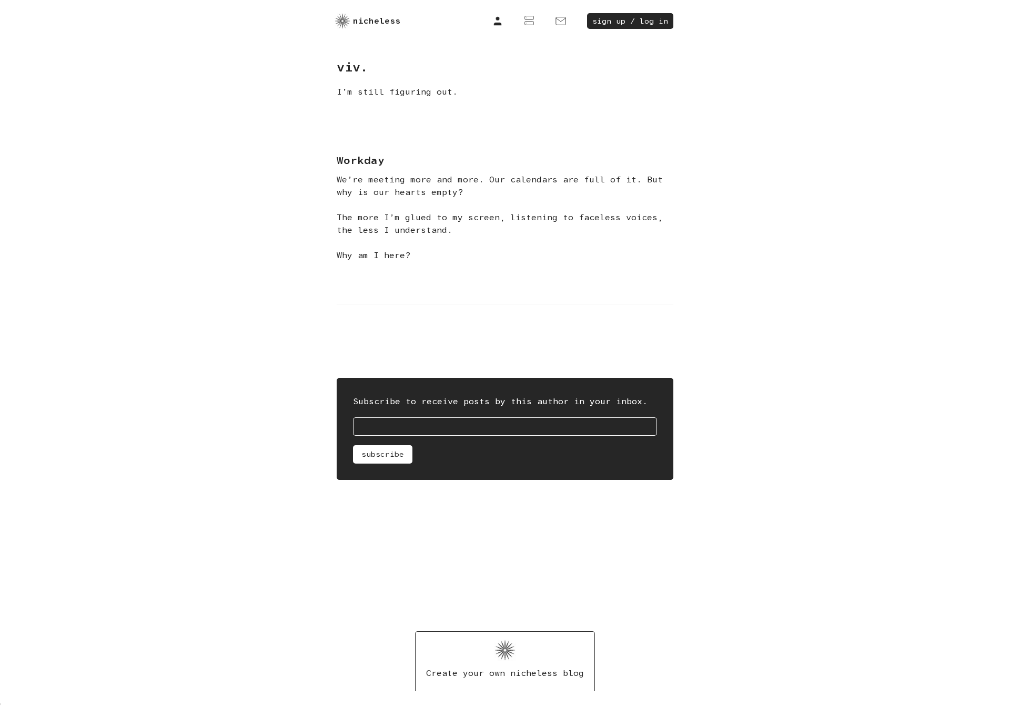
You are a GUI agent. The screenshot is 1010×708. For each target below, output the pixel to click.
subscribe (382, 454)
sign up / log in (630, 21)
